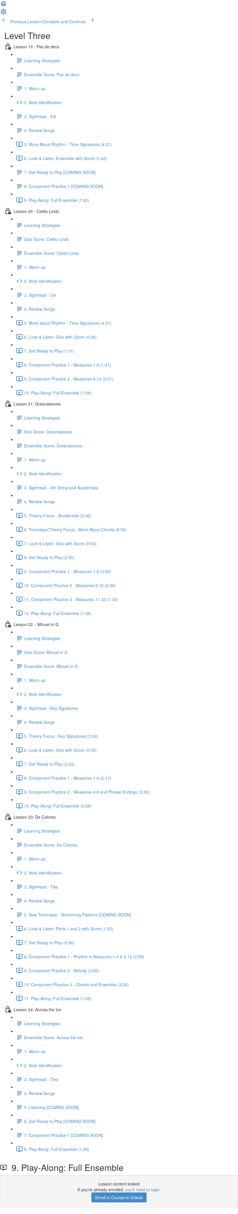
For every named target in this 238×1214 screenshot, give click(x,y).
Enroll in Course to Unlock (119, 1197)
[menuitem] (3, 13)
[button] (3, 5)
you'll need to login (142, 1189)
